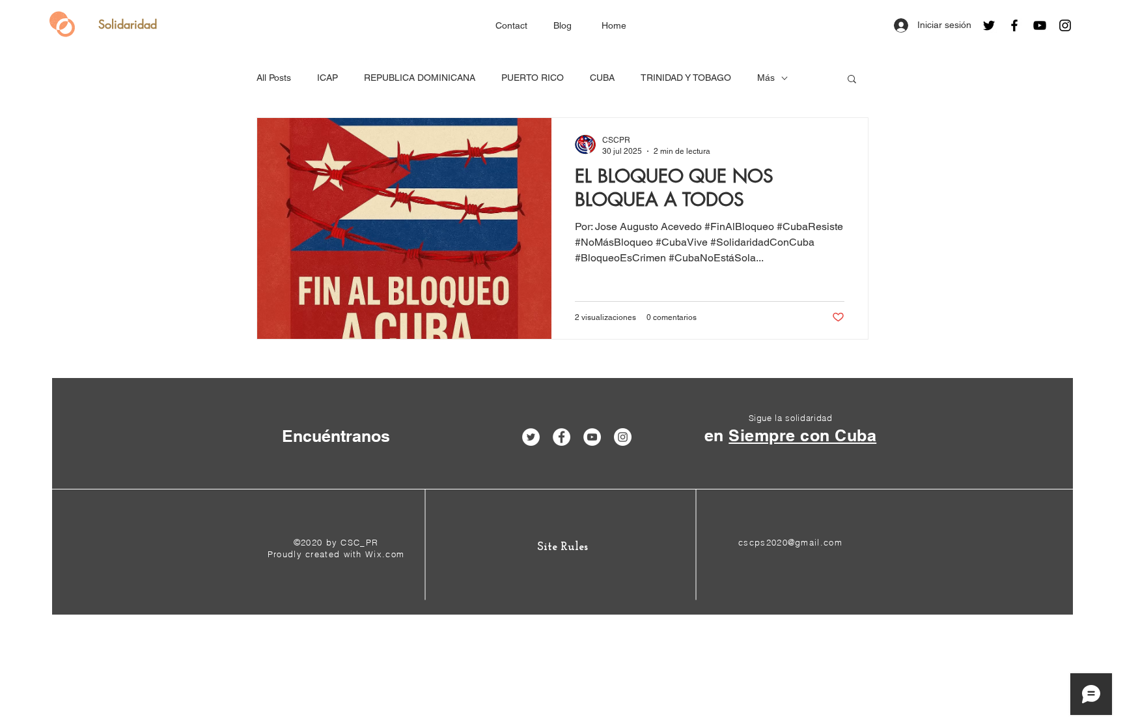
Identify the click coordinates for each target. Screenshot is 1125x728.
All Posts (274, 77)
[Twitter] (989, 25)
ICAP (327, 77)
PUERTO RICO (532, 77)
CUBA (602, 77)
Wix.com (384, 554)
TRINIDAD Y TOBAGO (686, 77)
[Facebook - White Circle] (561, 437)
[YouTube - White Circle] (592, 437)
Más (766, 77)
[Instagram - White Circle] (623, 437)
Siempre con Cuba (802, 435)
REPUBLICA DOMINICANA (419, 77)
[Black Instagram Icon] (1065, 25)
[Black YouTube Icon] (1040, 25)
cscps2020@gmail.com (790, 542)
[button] (852, 80)
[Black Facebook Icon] (1014, 25)
